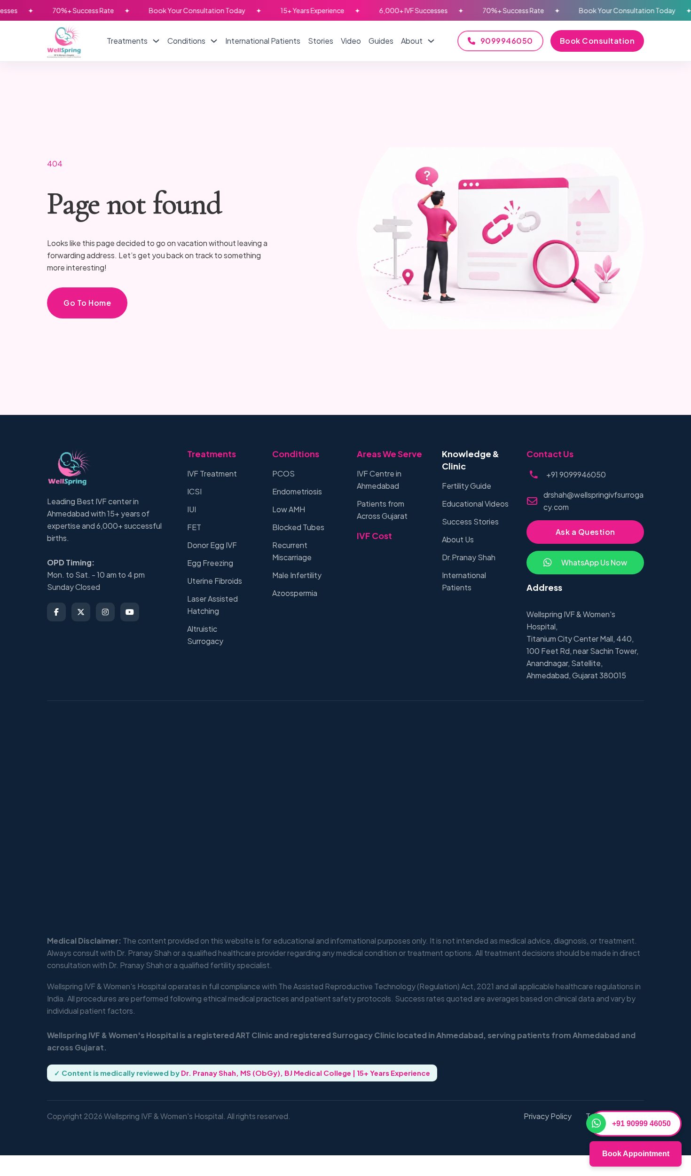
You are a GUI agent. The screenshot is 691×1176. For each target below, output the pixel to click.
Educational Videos (475, 504)
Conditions (186, 41)
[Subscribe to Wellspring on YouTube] (129, 612)
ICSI (194, 491)
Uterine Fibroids (214, 581)
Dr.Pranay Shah (468, 557)
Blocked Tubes (298, 527)
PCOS (283, 473)
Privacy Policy (548, 1116)
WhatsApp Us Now (594, 562)
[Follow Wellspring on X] (80, 612)
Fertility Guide (466, 486)
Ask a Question (585, 532)
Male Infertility (297, 575)
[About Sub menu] (431, 41)
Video (351, 41)
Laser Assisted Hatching (212, 605)
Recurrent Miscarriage (292, 551)
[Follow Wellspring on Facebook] (56, 612)
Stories (320, 41)
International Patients (262, 41)
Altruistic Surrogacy (205, 635)
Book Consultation (597, 41)
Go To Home (87, 303)
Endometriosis (297, 491)
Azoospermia (294, 593)
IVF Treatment (212, 473)
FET (194, 527)
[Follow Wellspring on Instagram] (105, 612)
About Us (458, 539)
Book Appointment (635, 1154)
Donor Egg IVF (212, 545)
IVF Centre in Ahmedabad (379, 480)
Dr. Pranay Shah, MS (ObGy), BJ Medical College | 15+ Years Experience (305, 1072)
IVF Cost (374, 535)
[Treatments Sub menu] (156, 41)
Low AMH (288, 509)
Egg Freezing (210, 563)
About (412, 41)
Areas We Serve (389, 453)
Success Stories (470, 521)
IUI (191, 509)
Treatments (127, 41)
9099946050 (506, 41)
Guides (381, 41)
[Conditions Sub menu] (214, 41)
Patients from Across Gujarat (382, 510)
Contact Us (549, 453)
